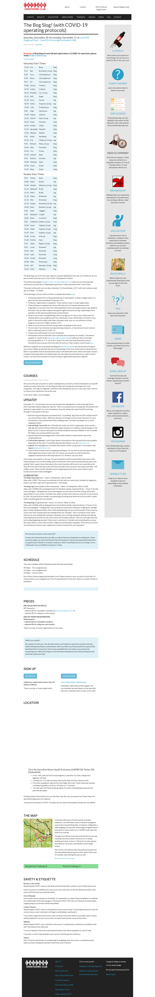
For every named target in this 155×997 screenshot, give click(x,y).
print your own (84, 443)
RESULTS (40, 17)
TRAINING (80, 17)
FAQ (109, 17)
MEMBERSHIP (118, 190)
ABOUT (58, 962)
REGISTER (30, 676)
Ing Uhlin (38, 44)
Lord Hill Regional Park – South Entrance (56, 39)
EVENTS (30, 17)
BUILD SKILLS (118, 273)
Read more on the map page (64, 858)
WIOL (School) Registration (101, 8)
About (67, 7)
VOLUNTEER (53, 17)
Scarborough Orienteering (59, 338)
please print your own (42, 448)
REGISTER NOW (33, 362)
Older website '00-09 (63, 994)
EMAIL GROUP (118, 371)
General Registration (121, 7)
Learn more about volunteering (73, 682)
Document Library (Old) (64, 985)
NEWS (101, 17)
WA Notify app (66, 346)
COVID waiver (29, 59)
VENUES (92, 17)
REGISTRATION (61, 971)
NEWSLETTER (118, 473)
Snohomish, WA (68, 40)
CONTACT (59, 966)
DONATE (117, 17)
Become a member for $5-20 (64, 611)
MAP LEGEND (118, 113)
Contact (83, 7)
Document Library (62, 980)
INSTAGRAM (118, 441)
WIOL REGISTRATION (64, 975)
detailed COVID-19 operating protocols (57, 282)
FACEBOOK (117, 406)
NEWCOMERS (67, 17)
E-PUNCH (118, 50)
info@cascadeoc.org (37, 55)
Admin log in (111, 974)
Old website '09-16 (62, 989)
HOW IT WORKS (118, 83)
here (72, 294)
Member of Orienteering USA (90, 966)
